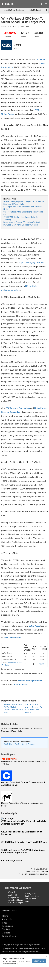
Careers (6, 933)
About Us (7, 919)
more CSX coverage (39, 868)
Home (5, 916)
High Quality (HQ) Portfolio (31, 263)
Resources (7, 926)
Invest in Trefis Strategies (14, 10)
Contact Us (7, 929)
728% (41, 663)
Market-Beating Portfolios (30, 681)
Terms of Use (9, 936)
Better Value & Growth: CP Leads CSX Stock (21, 222)
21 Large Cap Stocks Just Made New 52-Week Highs (32, 897)
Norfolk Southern (29, 744)
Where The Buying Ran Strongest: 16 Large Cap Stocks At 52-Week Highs (23, 202)
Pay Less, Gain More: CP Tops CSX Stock (20, 224)
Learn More (39, 960)
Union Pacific (15, 744)
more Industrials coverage (37, 871)
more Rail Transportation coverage (33, 874)
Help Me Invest (35, 10)
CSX (6, 744)
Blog (4, 923)
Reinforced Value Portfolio (12, 663)
